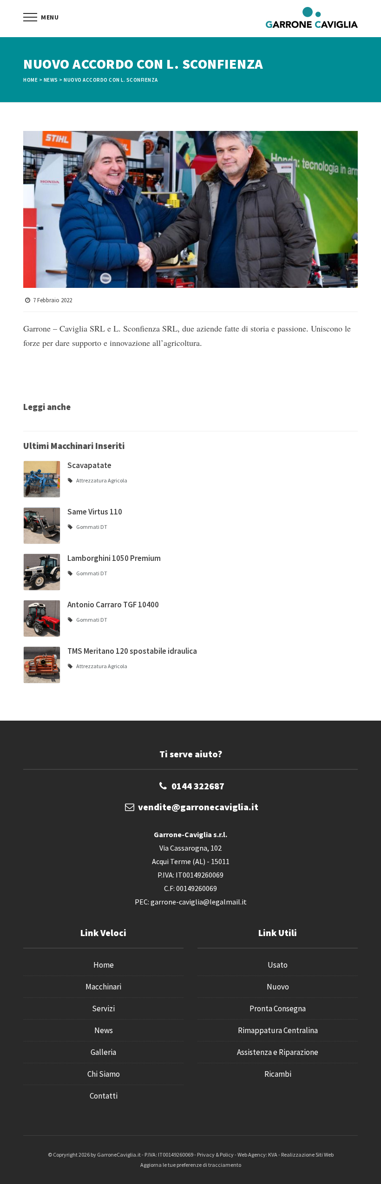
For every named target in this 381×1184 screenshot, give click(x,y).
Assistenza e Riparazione (277, 1052)
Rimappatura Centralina (278, 1030)
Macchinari (103, 987)
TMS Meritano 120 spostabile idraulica (132, 651)
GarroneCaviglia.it (119, 1154)
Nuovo (278, 987)
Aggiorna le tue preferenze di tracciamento (190, 1164)
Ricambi (277, 1074)
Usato (278, 965)
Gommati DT (91, 526)
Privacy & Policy (215, 1154)
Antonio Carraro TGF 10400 (113, 604)
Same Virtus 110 (94, 512)
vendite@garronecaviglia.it (198, 807)
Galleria (103, 1052)
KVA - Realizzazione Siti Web (301, 1154)
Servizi (103, 1008)
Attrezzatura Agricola (101, 480)
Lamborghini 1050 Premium (114, 558)
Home (30, 80)
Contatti (104, 1096)
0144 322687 (197, 786)
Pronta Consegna (278, 1008)
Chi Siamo (103, 1074)
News (51, 80)
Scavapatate (89, 465)
